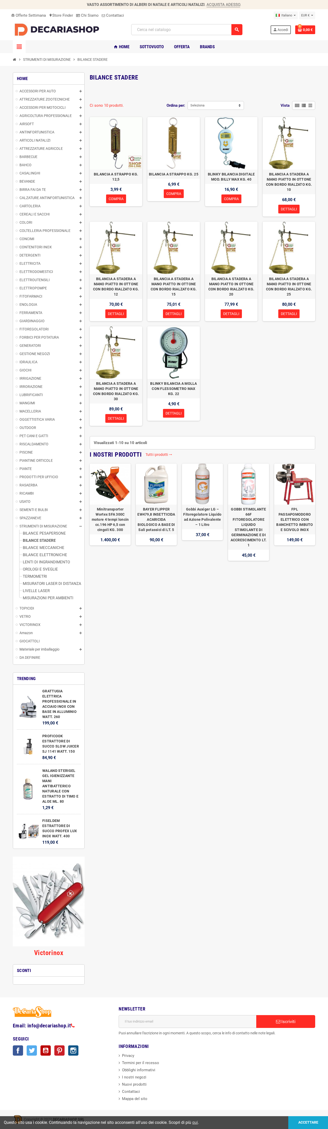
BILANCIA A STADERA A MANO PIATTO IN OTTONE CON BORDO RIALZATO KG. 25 (289, 286)
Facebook (18, 1050)
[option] (110, 512)
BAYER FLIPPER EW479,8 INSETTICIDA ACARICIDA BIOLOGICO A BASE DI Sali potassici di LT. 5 (156, 519)
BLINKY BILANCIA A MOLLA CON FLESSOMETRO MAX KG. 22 (173, 388)
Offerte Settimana (28, 15)
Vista (285, 105)
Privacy (128, 1055)
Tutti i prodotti (159, 455)
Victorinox (48, 953)
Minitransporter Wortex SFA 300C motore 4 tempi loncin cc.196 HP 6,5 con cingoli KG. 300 (110, 519)
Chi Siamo (89, 15)
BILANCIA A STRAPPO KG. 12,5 (116, 176)
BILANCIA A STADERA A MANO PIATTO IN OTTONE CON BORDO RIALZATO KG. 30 (116, 391)
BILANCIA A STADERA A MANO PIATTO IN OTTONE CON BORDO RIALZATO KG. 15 (174, 286)
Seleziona (197, 105)
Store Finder (61, 15)
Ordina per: (176, 105)
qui (195, 1122)
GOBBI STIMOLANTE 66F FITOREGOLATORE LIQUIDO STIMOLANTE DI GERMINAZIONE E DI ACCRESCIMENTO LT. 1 (249, 527)
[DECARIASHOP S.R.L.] (58, 29)
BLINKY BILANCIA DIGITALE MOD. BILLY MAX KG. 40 (231, 176)
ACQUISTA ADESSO (223, 4)
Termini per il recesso (140, 1063)
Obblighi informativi (138, 1070)
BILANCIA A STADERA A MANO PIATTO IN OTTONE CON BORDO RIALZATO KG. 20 (231, 286)
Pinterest (59, 1050)
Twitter (32, 1050)
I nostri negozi (134, 1077)
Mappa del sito (134, 1098)
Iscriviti (287, 1021)
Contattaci (114, 15)
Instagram (73, 1050)
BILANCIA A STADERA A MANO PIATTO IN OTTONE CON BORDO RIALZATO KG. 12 (116, 286)
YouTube (45, 1050)
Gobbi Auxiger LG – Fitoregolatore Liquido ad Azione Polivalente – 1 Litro (202, 517)
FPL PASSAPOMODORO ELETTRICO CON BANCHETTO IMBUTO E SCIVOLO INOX (294, 519)
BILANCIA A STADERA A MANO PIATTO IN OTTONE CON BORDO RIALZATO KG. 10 (289, 182)
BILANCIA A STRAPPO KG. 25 (173, 174)
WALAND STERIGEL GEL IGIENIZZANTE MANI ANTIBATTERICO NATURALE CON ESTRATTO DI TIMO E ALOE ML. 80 (60, 786)
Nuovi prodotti (134, 1084)
